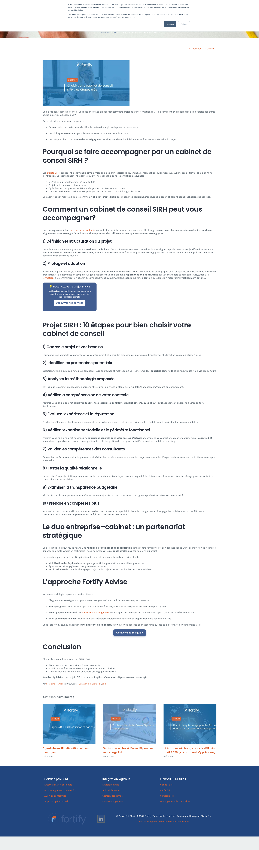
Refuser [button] (184, 24)
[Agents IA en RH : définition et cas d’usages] (69, 724)
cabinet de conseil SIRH (83, 230)
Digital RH (96, 684)
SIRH (104, 684)
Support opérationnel (56, 801)
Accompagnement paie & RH (60, 790)
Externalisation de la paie (58, 784)
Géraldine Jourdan (54, 684)
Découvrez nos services (69, 303)
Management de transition (175, 801)
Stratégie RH (167, 795)
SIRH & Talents (110, 790)
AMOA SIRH (166, 790)
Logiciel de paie (110, 784)
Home (100, 32)
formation (48, 277)
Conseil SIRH (109, 32)
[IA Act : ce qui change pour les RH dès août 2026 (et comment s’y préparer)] (190, 724)
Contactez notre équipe (129, 632)
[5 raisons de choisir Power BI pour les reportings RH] (129, 724)
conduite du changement (96, 612)
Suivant (209, 48)
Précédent (197, 48)
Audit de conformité (55, 795)
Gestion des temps (112, 795)
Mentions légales (148, 821)
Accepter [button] (170, 24)
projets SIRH (53, 172)
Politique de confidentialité (174, 821)
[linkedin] (101, 818)
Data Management (112, 801)
